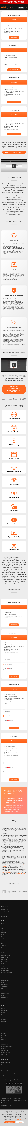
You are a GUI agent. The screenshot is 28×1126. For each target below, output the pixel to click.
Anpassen (20, 1122)
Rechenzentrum (5, 1015)
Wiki (2, 1031)
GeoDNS (3, 914)
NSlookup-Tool (4, 1055)
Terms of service (6, 1098)
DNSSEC (3, 982)
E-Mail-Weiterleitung (6, 989)
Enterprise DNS (5, 916)
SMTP (2, 943)
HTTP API (3, 1039)
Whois (2, 1075)
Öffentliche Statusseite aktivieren (14, 152)
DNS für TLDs (4, 995)
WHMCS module (5, 1042)
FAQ (2, 1037)
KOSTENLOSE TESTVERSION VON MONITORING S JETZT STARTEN (14, 389)
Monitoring (3, 921)
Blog (2, 1029)
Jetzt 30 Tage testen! (14, 69)
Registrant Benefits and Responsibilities (10, 1073)
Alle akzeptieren (9, 1122)
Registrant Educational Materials (8, 1071)
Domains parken (5, 970)
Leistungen (3, 1035)
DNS (2, 924)
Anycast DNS (4, 986)
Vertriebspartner (5, 1064)
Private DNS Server (5, 993)
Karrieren (3, 1021)
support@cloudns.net (21, 873)
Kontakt (3, 1012)
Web (2, 926)
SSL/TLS (3, 939)
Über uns (3, 1008)
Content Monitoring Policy (18, 1100)
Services (3, 952)
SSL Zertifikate (4, 968)
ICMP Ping (3, 932)
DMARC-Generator (5, 1052)
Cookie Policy (5, 1100)
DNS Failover (4, 959)
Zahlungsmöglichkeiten (6, 1046)
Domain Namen (5, 991)
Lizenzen (5, 1102)
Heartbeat (3, 937)
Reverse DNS (4, 957)
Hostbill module (4, 1044)
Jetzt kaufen (14, 676)
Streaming (3, 945)
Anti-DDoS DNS (5, 912)
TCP (2, 930)
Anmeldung (21, 7)
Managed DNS (4, 961)
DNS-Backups (4, 984)
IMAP (2, 947)
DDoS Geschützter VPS (6, 972)
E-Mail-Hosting (4, 997)
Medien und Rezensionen (7, 1017)
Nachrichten (4, 1010)
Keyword (3, 934)
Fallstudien (3, 1033)
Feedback (3, 1019)
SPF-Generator (4, 1050)
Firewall (3, 941)
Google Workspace (5, 966)
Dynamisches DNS (5, 955)
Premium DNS (4, 909)
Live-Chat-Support (6, 872)
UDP (2, 928)
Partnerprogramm (5, 1062)
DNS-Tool (3, 1048)
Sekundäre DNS (5, 980)
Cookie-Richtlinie (18, 1119)
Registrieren (14, 37)
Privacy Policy (17, 1098)
